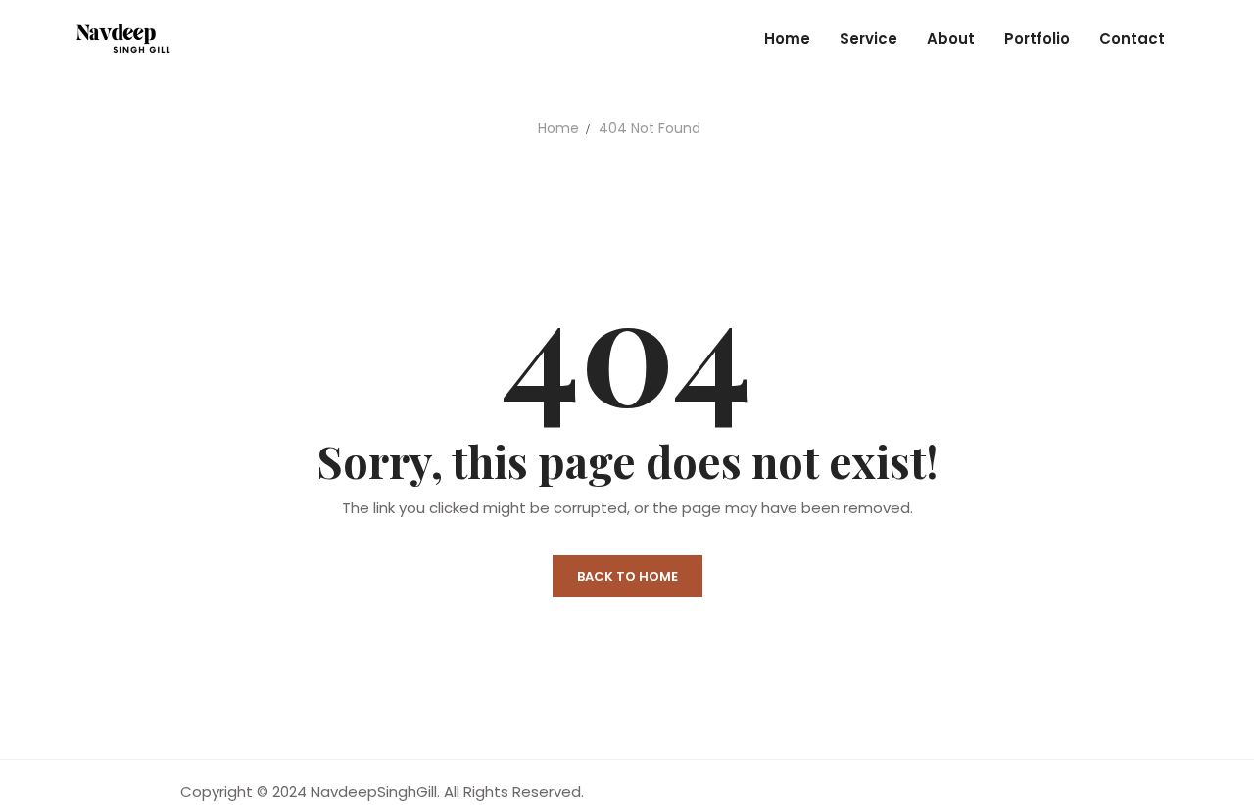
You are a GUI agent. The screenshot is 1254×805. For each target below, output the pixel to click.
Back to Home (627, 576)
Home (558, 128)
